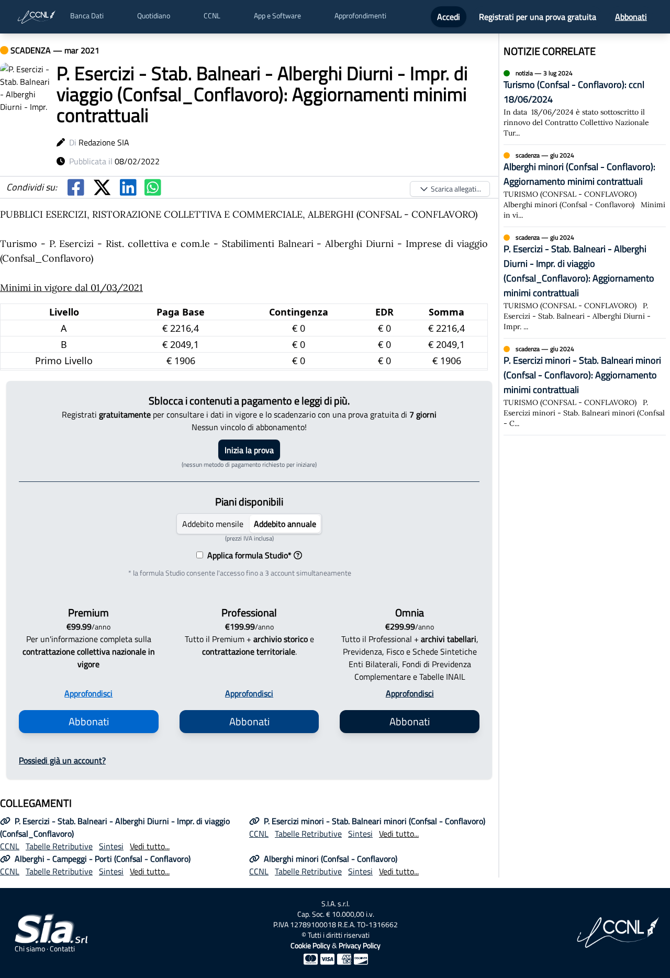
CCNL (212, 15)
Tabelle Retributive (59, 846)
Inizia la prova (249, 450)
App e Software (277, 15)
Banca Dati (87, 15)
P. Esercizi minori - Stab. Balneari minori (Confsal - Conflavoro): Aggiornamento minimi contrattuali (582, 375)
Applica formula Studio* (247, 555)
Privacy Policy (360, 945)
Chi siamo (30, 948)
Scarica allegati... (456, 188)
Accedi (448, 16)
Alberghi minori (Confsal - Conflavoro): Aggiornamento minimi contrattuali (579, 174)
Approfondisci (88, 693)
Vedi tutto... (150, 846)
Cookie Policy (310, 945)
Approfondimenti (360, 15)
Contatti (62, 948)
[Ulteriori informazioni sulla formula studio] (298, 555)
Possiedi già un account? (62, 760)
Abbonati (631, 16)
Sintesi (111, 846)
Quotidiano (153, 15)
